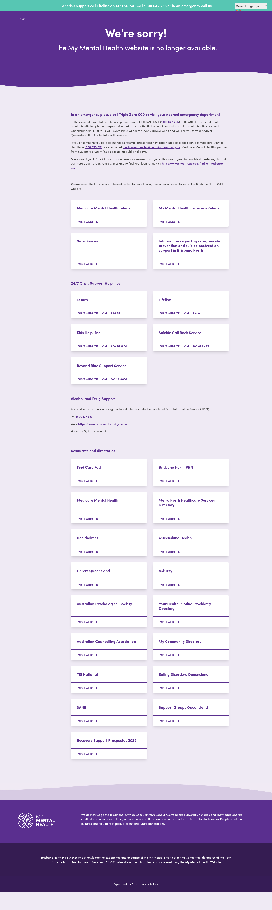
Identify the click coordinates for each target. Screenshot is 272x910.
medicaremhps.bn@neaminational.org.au (151, 147)
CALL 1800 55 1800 (114, 346)
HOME (21, 19)
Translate (251, 11)
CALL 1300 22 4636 (114, 379)
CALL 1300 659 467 (196, 346)
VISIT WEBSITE (88, 221)
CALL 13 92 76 (111, 313)
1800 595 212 (93, 147)
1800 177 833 (84, 416)
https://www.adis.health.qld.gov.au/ (102, 424)
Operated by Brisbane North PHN (136, 884)
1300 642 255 (170, 122)
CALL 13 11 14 (192, 313)
